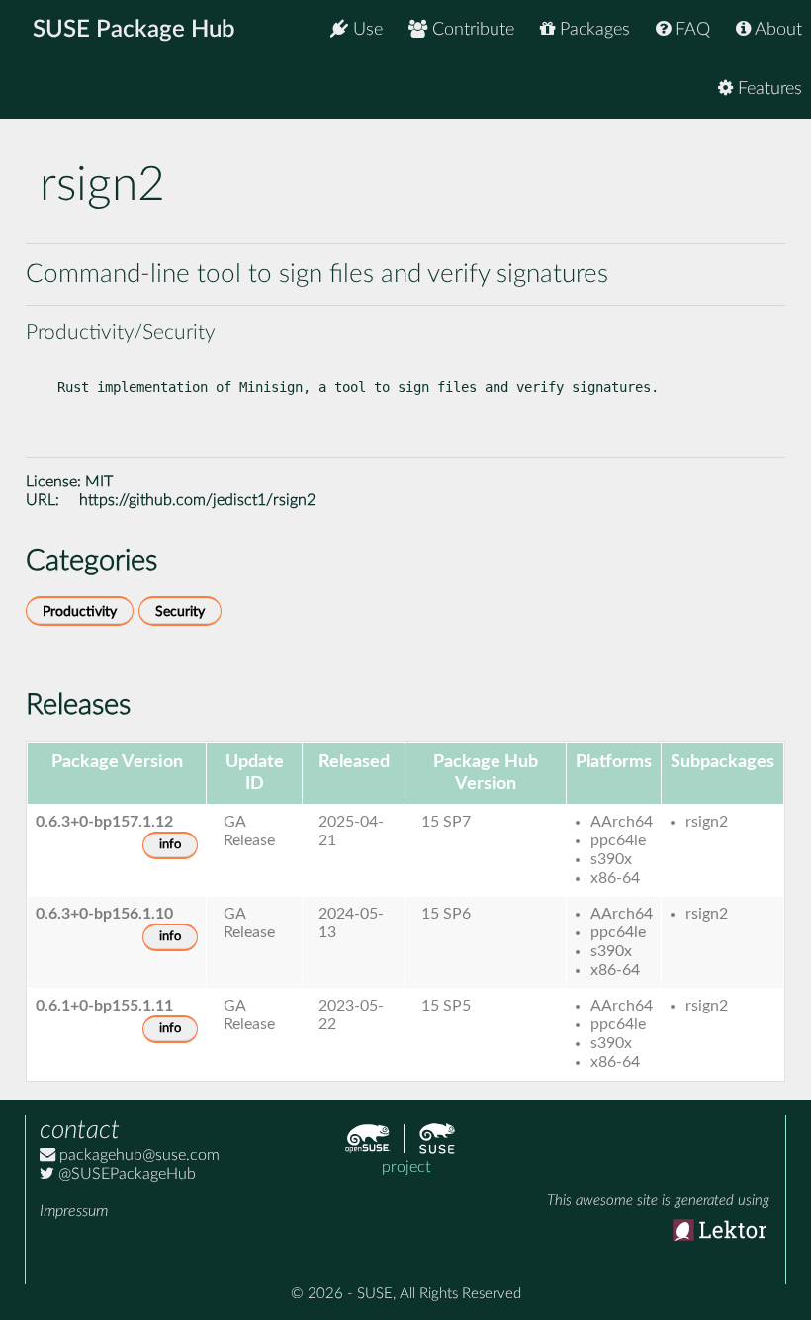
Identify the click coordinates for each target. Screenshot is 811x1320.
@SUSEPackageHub (125, 1174)
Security (180, 611)
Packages (592, 30)
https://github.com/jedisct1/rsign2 (197, 500)
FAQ (690, 30)
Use (365, 30)
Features (767, 89)
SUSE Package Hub (134, 30)
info (170, 844)
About (776, 30)
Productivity (80, 611)
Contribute (470, 30)
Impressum (74, 1211)
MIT (99, 481)
